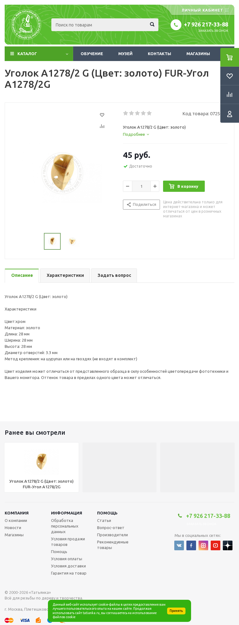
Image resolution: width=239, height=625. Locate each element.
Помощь (107, 513)
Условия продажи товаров (68, 542)
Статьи (104, 520)
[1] (126, 113)
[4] (144, 113)
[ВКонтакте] (179, 545)
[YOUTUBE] (215, 545)
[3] (138, 113)
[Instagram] (203, 545)
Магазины (198, 53)
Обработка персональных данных (64, 526)
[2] (132, 113)
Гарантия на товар (69, 573)
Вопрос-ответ (110, 527)
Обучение (92, 53)
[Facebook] (191, 545)
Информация (66, 513)
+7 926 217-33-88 (206, 24)
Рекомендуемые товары (113, 545)
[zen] (227, 545)
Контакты (159, 53)
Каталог (27, 53)
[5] (149, 113)
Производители (112, 535)
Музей (125, 53)
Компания (17, 513)
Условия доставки (68, 566)
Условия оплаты (66, 558)
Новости (13, 527)
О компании (16, 520)
